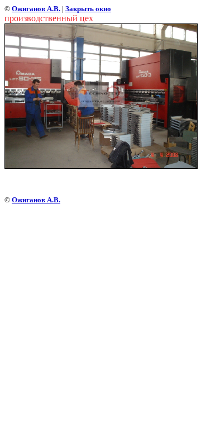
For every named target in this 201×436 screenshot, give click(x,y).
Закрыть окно (88, 8)
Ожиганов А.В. (36, 8)
